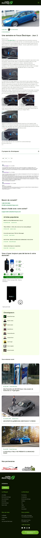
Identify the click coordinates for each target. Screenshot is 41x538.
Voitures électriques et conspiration (12, 246)
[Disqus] (20, 177)
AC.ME (3, 519)
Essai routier (4, 505)
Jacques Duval (14, 222)
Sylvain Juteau (13, 228)
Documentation (5, 499)
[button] (38, 2)
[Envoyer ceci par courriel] (3, 158)
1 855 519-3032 (6, 203)
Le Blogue (4, 515)
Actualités (4, 495)
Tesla (22, 505)
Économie (4, 501)
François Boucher (11, 333)
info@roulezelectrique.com (10, 205)
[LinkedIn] (29, 527)
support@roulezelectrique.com (11, 211)
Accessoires (24, 497)
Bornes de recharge (6, 497)
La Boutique (4, 517)
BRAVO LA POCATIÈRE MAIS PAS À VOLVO (13, 220)
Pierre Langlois (10, 346)
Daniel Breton (10, 329)
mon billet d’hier (11, 40)
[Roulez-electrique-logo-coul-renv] (7, 2)
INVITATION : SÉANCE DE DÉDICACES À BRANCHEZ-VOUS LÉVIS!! (18, 239)
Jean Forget (9, 341)
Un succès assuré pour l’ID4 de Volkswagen (14, 233)
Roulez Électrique (12, 241)
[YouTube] (22, 527)
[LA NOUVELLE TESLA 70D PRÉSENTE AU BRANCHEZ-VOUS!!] (20, 440)
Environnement (5, 503)
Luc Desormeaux (14, 29)
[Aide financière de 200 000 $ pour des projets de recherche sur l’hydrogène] (20, 378)
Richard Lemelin (10, 350)
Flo (22, 503)
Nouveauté (23, 509)
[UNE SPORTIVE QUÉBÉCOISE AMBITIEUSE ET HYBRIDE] (20, 409)
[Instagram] (27, 528)
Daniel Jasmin (12, 235)
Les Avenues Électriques (7, 521)
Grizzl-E (23, 507)
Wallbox (23, 501)
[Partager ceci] (6, 158)
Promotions (24, 495)
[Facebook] (24, 527)
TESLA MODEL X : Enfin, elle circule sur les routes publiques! (17, 226)
